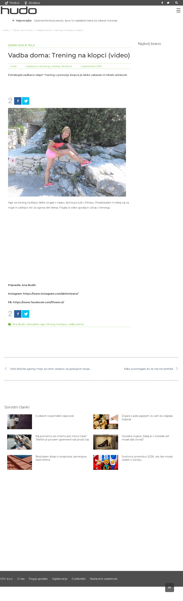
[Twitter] (168, 2)
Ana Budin (19, 324)
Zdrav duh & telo (21, 45)
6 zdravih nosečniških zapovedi (55, 416)
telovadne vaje (36, 324)
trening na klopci (56, 324)
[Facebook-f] (162, 2)
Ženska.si (34, 2)
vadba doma (76, 324)
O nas (20, 578)
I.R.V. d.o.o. (6, 578)
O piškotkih (79, 578)
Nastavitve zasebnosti (103, 578)
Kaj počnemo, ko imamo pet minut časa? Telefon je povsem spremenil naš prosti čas (62, 438)
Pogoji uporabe (38, 578)
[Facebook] (17, 101)
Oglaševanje (59, 578)
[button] (176, 3)
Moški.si (14, 2)
